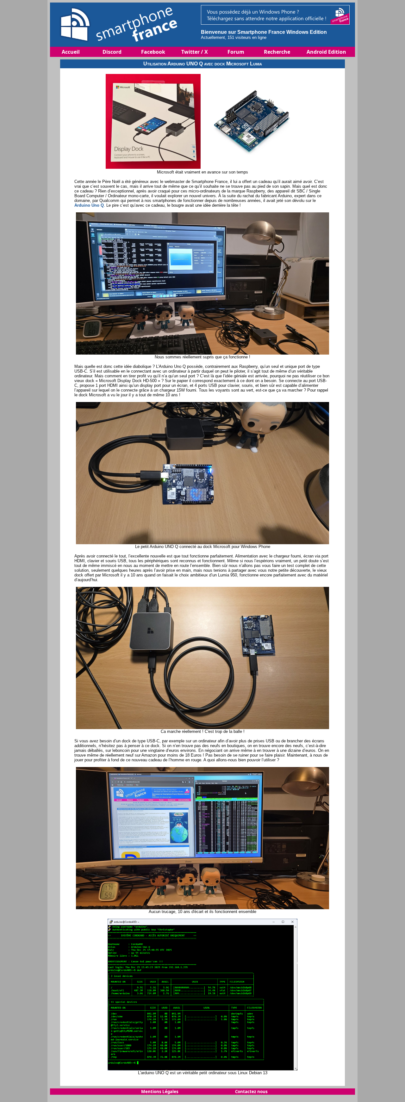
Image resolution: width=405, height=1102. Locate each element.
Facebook (153, 51)
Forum (235, 51)
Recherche (277, 51)
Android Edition (326, 51)
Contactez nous (251, 1091)
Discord (112, 51)
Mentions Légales (159, 1091)
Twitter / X (194, 51)
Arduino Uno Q (89, 205)
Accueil (71, 51)
